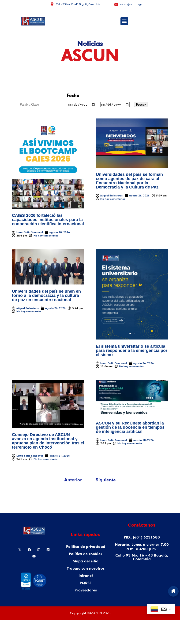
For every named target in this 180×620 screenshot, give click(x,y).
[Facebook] (29, 549)
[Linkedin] (48, 549)
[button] (124, 21)
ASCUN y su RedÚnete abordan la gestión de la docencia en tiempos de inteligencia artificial (130, 427)
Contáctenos (142, 525)
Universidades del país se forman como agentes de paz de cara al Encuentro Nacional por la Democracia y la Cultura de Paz (129, 180)
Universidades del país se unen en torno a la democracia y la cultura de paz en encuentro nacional (46, 295)
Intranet (86, 575)
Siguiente (106, 479)
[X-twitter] (20, 549)
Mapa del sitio (85, 561)
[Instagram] (38, 549)
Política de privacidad (85, 546)
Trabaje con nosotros (86, 568)
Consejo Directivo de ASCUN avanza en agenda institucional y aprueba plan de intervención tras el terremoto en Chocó (48, 441)
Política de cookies (85, 554)
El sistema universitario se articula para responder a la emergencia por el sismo (131, 350)
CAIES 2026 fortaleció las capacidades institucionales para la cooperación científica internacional (48, 219)
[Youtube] (34, 556)
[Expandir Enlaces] (173, 591)
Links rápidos (85, 534)
